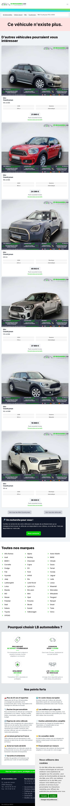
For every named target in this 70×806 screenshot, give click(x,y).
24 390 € (35, 191)
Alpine (29, 554)
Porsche (30, 601)
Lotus (6, 586)
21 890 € (35, 114)
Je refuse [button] (53, 796)
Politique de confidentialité (33, 791)
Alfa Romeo (8, 554)
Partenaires (28, 795)
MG (5, 594)
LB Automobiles (7, 15)
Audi (6, 557)
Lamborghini (9, 583)
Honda (52, 572)
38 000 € (35, 500)
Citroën (53, 561)
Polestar (7, 601)
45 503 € (35, 269)
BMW (52, 557)
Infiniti (29, 575)
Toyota (7, 612)
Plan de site (28, 793)
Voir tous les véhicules (53, 512)
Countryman (32, 15)
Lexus (52, 583)
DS (28, 568)
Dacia (52, 565)
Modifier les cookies (31, 798)
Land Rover (31, 583)
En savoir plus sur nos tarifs (35, 119)
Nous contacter (33, 533)
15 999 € (35, 423)
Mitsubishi (54, 594)
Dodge (7, 568)
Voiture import (18, 15)
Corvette (7, 565)
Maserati (53, 586)
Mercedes (54, 590)
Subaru (7, 608)
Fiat (5, 572)
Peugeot (53, 597)
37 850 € (35, 346)
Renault (53, 601)
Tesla (52, 608)
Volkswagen (31, 612)
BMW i (6, 561)
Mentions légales (30, 789)
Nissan (6, 597)
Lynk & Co (31, 586)
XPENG (7, 615)
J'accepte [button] (44, 796)
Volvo (52, 612)
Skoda (29, 604)
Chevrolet (31, 561)
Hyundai (7, 575)
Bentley (30, 557)
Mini (25, 15)
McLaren (30, 590)
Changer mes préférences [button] (49, 799)
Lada (52, 579)
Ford (29, 572)
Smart (52, 604)
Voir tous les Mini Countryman (19, 512)
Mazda (7, 590)
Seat (6, 604)
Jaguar (52, 575)
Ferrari (52, 568)
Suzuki (29, 608)
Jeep (6, 579)
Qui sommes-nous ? (31, 787)
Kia (28, 579)
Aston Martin (55, 554)
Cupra (29, 565)
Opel (29, 597)
